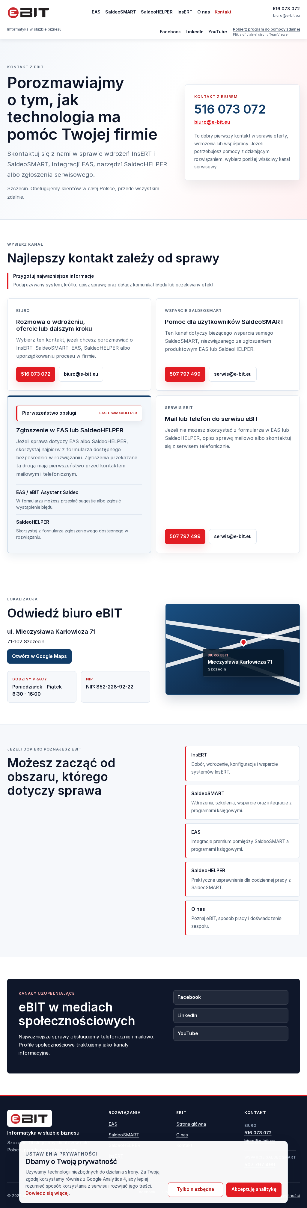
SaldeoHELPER (157, 11)
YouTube (217, 31)
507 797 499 (185, 374)
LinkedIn (195, 31)
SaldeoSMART (120, 11)
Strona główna (191, 1124)
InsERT (184, 11)
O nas (203, 11)
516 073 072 (286, 8)
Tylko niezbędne (195, 1189)
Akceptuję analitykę (253, 1189)
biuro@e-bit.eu (286, 15)
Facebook (170, 31)
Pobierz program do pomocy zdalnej (266, 29)
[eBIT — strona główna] (28, 12)
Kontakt (223, 11)
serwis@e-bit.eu (233, 374)
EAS (96, 11)
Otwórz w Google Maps (39, 656)
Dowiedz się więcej (47, 1193)
